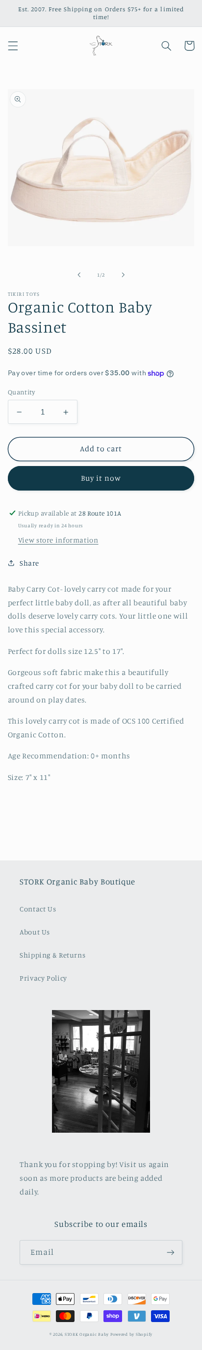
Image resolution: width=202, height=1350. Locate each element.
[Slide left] (79, 275)
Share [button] (29, 563)
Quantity (21, 392)
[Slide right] (123, 275)
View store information (58, 540)
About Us (35, 932)
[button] (12, 45)
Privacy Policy (43, 978)
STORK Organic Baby (87, 1334)
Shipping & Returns (52, 955)
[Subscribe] (170, 1252)
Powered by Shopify (131, 1334)
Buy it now (101, 478)
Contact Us (38, 909)
